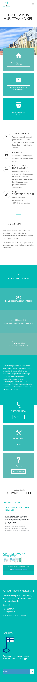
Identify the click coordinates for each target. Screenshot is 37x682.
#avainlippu (22, 658)
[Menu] (33, 4)
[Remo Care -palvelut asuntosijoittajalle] (18, 560)
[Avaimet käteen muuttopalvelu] (6, 560)
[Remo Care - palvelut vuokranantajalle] (12, 560)
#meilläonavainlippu (10, 658)
